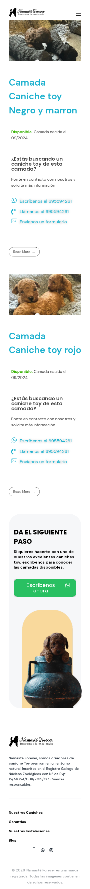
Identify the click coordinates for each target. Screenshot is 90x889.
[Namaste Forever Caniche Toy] (27, 12)
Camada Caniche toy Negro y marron (43, 96)
